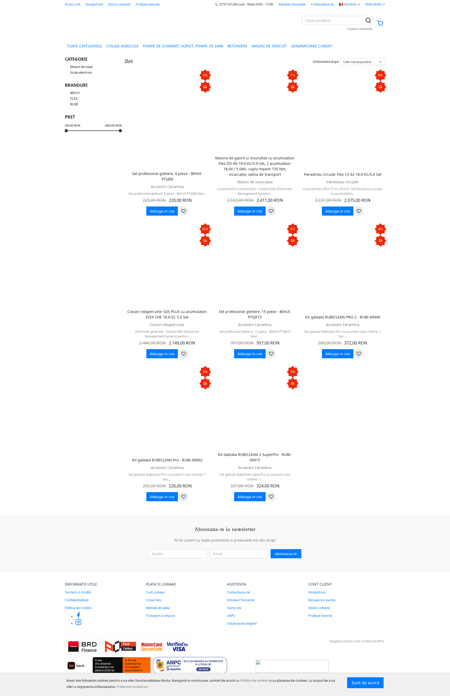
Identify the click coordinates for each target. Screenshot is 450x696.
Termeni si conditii (78, 592)
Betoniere (237, 45)
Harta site (234, 608)
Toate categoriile (84, 45)
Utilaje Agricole (122, 45)
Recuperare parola (321, 600)
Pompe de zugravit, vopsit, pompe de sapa (183, 45)
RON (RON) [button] (373, 4)
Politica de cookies (254, 680)
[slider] (66, 130)
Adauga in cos (162, 211)
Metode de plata (158, 608)
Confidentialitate (77, 600)
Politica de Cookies (78, 608)
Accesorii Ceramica (167, 186)
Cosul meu (153, 600)
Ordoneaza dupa (326, 61)
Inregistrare (94, 4)
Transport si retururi (160, 615)
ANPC (231, 615)
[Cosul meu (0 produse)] (380, 23)
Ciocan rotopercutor (167, 324)
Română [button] (350, 4)
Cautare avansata (360, 29)
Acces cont (72, 4)
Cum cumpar (155, 592)
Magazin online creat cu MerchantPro (357, 641)
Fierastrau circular (343, 181)
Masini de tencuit (269, 45)
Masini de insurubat (255, 181)
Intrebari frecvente (292, 4)
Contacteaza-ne (322, 4)
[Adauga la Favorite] (183, 211)
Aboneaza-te (286, 553)
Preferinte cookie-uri (132, 686)
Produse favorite (148, 4)
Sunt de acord (365, 683)
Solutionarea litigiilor (242, 623)
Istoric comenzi (119, 4)
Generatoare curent (311, 45)
